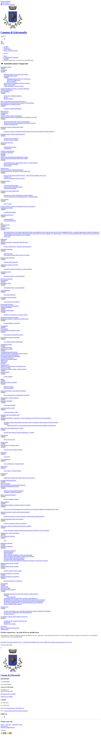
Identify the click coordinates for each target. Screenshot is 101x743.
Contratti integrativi (8, 219)
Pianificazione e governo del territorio (10, 533)
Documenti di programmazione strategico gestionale (17, 83)
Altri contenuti (4, 583)
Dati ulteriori (4, 626)
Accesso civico (4, 606)
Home (5, 56)
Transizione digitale (5, 588)
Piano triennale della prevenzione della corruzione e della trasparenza (21, 594)
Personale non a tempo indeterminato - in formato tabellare (18, 195)
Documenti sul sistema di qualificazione (10, 356)
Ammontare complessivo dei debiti (12, 492)
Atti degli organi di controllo (11, 140)
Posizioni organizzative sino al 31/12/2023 (14, 178)
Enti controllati (4, 280)
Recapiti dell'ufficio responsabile (12, 323)
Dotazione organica (5, 181)
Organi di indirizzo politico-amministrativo (11, 116)
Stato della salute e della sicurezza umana (14, 559)
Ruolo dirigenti (7, 165)
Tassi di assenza (5, 199)
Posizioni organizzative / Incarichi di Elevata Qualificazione (15, 171)
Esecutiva (3, 363)
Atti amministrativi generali (10, 76)
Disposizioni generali (6, 67)
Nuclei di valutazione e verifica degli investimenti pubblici (15, 512)
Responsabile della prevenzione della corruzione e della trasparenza (20, 598)
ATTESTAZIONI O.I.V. (7, 90)
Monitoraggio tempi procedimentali (9, 317)
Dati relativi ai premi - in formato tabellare (14, 276)
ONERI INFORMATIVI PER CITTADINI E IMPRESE (15, 88)
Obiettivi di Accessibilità (7, 696)
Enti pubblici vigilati (6, 283)
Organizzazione (4, 112)
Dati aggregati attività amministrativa (10, 306)
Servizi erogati (4, 442)
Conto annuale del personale (11, 185)
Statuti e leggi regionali (9, 84)
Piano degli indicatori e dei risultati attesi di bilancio (13, 390)
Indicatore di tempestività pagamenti (10, 486)
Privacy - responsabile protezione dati (10, 628)
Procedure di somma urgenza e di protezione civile (13, 366)
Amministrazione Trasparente (11, 57)
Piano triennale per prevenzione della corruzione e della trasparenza (17, 103)
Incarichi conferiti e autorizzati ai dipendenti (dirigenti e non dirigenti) (18, 206)
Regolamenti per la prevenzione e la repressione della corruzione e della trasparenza (24, 599)
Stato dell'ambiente (8, 552)
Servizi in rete (4, 473)
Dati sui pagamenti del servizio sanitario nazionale (13, 485)
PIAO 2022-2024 (8, 253)
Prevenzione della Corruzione (8, 589)
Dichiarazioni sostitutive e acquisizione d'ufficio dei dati (14, 319)
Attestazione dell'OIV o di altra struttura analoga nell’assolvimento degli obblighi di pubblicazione (31, 425)
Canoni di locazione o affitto (8, 408)
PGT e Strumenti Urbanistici (8, 536)
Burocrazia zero (5, 111)
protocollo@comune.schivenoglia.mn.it (14, 708)
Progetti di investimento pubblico (9, 359)
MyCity (4, 730)
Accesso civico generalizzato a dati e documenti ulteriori (18, 612)
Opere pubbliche (5, 502)
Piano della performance (7, 249)
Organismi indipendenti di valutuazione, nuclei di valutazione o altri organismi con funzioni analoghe (26, 418)
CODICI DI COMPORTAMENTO (13, 96)
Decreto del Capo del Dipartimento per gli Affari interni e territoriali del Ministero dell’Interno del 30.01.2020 (31, 509)
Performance (4, 239)
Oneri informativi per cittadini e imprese (10, 104)
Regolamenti (7, 622)
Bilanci (2, 379)
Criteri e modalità (5, 372)
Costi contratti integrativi (10, 220)
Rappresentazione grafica (7, 304)
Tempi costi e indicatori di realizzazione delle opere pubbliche (16, 526)
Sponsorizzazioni (5, 365)
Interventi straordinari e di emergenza (10, 573)
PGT (5, 540)
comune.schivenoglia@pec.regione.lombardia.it (16, 710)
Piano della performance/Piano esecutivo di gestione (17, 255)
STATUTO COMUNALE (13, 80)
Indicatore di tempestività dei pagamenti (14, 490)
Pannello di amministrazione (8, 727)
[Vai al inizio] (1, 647)
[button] (6, 46)
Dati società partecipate (9, 294)
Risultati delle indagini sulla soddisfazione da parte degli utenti (19, 477)
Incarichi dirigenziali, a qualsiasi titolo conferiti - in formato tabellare (21, 162)
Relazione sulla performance (8, 257)
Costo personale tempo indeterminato (13, 187)
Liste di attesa (4, 466)
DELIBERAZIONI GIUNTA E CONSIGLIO (18, 79)
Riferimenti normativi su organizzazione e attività (16, 74)
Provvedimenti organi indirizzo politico (10, 330)
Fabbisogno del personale (10, 188)
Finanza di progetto (5, 367)
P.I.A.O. (6, 97)
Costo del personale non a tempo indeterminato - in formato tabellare (21, 196)
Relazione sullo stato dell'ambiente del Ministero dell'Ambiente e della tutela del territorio (26, 560)
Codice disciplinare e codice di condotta (14, 86)
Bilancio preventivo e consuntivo (9, 382)
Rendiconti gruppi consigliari (11, 138)
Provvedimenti (4, 326)
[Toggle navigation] (2, 42)
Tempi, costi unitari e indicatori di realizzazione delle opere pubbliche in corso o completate (26, 530)
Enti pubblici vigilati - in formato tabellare (14, 287)
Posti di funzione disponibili (11, 164)
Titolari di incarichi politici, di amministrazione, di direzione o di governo (19, 117)
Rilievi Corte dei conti (9, 439)
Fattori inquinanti (8, 553)
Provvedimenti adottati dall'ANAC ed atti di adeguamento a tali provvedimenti (23, 602)
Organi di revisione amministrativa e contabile (12, 428)
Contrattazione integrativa (7, 215)
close (2, 43)
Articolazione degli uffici (7, 142)
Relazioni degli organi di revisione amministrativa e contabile (19, 432)
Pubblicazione (4, 360)
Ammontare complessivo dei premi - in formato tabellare (18, 269)
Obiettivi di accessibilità (10, 624)
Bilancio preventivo (9, 386)
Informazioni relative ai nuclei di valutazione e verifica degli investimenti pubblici (24, 516)
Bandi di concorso (5, 224)
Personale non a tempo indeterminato (10, 191)
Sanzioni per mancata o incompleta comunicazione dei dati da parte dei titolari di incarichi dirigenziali (29, 131)
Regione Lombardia (6, 1)
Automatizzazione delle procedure (9, 352)
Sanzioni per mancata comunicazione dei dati (12, 127)
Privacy (2, 724)
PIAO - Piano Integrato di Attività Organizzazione (13, 101)
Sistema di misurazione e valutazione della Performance (14, 242)
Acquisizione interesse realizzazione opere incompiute (14, 353)
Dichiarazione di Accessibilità (8, 694)
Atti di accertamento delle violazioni (13, 604)
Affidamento (4, 362)
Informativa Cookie (17, 724)
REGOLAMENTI (11, 81)
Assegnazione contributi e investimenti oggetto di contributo (15, 505)
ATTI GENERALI (5, 91)
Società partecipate (5, 290)
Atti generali (4, 70)
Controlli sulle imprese (6, 344)
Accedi (5, 53)
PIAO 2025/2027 (11, 597)
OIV (2, 223)
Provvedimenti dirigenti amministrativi (10, 337)
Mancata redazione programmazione (10, 355)
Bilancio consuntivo (9, 388)
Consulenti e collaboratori (7, 152)
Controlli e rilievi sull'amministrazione (10, 415)
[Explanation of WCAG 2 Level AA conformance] (9, 733)
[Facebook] (4, 39)
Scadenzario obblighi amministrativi (13, 108)
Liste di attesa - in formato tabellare (12, 470)
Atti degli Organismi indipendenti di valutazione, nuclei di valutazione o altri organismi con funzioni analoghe (31, 422)
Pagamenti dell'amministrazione (8, 480)
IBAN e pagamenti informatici (8, 495)
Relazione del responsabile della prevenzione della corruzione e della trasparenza (24, 601)
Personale (6, 59)
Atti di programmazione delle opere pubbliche (12, 519)
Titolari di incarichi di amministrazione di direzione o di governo (20, 123)
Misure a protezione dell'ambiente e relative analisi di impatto (19, 556)
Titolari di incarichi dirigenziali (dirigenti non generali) (14, 158)
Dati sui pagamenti (5, 483)
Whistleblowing (5, 629)
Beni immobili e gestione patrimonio (10, 397)
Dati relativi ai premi (6, 271)
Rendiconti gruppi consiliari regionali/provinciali (13, 134)
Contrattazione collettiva (7, 208)
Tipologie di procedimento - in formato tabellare (16, 314)
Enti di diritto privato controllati (8, 297)
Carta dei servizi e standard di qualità (10, 445)
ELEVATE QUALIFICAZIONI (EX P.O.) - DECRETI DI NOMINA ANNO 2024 (25, 175)
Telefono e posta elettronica (7, 151)
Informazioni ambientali (6, 543)
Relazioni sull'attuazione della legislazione (14, 557)
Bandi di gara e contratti (7, 349)
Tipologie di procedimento (7, 310)
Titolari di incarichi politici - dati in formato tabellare (17, 121)
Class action (4, 452)
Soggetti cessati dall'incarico (11, 124)
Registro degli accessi (9, 614)
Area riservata (4, 726)
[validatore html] (4, 733)
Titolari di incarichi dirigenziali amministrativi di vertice (14, 157)
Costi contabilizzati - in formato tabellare (14, 463)
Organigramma (7, 148)
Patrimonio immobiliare (6, 401)
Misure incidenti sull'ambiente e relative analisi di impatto (18, 555)
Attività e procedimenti (6, 307)
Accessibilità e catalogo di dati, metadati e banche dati (14, 616)
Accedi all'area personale (8, 4)
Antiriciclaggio (4, 586)
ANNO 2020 (7, 236)
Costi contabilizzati (5, 459)
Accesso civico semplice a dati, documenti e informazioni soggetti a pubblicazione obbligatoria (27, 611)
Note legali (8, 724)
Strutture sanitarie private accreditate (10, 563)
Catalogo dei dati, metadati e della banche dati (15, 621)
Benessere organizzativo (7, 279)
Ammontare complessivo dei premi (9, 264)
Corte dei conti (4, 435)
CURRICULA (7, 177)
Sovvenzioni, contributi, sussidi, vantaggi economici (14, 369)
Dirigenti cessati (5, 168)
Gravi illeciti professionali (7, 357)
